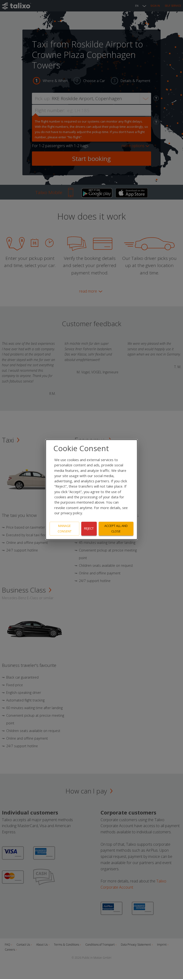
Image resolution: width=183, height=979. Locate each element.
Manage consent (64, 528)
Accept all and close (116, 528)
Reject (89, 528)
